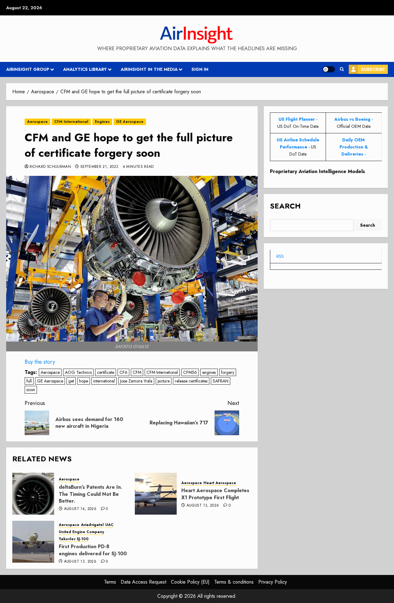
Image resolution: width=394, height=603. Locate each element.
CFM (137, 372)
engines (209, 372)
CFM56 (190, 372)
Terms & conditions (234, 581)
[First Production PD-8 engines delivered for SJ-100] (33, 542)
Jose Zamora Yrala (136, 381)
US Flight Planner (297, 119)
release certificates (191, 381)
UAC (109, 525)
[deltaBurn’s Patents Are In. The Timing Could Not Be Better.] (33, 494)
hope (83, 381)
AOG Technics (78, 372)
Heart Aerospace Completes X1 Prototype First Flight (215, 494)
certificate (105, 372)
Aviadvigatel (92, 525)
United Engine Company (81, 532)
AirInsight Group (27, 69)
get (71, 381)
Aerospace (37, 121)
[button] (342, 69)
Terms (110, 581)
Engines (102, 121)
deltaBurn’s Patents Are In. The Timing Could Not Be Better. (90, 494)
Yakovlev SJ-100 (74, 539)
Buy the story (40, 362)
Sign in (199, 69)
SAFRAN (220, 381)
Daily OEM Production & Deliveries (354, 147)
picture (164, 381)
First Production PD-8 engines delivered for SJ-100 (93, 550)
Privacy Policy (272, 581)
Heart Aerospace (219, 483)
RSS (280, 256)
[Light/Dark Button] (329, 69)
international (104, 381)
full (29, 381)
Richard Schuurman (50, 166)
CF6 (123, 372)
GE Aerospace (129, 121)
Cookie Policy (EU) (190, 581)
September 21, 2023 (99, 166)
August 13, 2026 (203, 505)
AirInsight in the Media (149, 69)
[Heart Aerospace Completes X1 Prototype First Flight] (156, 494)
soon (30, 389)
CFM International (71, 121)
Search (285, 206)
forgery (227, 372)
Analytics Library (85, 69)
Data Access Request (143, 581)
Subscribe (373, 69)
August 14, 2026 (80, 509)
